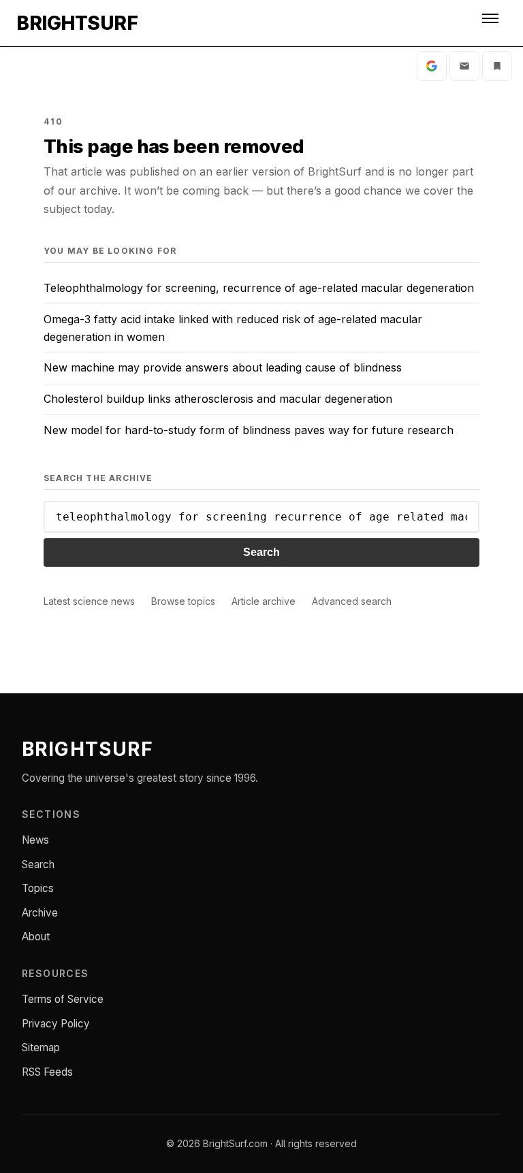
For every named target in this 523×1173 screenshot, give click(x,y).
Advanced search (352, 601)
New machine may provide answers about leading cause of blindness (223, 367)
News (35, 839)
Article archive (264, 601)
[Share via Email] (464, 66)
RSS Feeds (47, 1071)
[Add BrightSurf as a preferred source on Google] (432, 66)
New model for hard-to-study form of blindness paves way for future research (249, 430)
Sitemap (41, 1047)
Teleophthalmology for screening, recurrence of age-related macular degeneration (259, 288)
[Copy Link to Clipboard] (497, 66)
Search (261, 552)
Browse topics (183, 601)
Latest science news (89, 601)
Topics (38, 888)
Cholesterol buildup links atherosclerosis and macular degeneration (218, 399)
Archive (40, 912)
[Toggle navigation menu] (492, 23)
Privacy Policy (56, 1023)
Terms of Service (63, 999)
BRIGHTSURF (77, 23)
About (36, 936)
